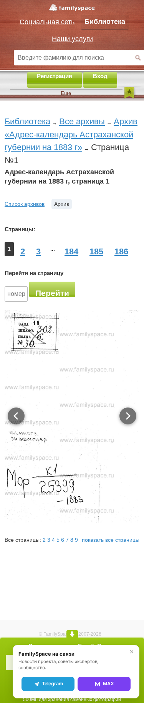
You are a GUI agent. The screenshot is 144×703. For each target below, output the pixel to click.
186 (121, 251)
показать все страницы (110, 540)
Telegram (52, 683)
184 (71, 251)
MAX (108, 683)
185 (96, 251)
